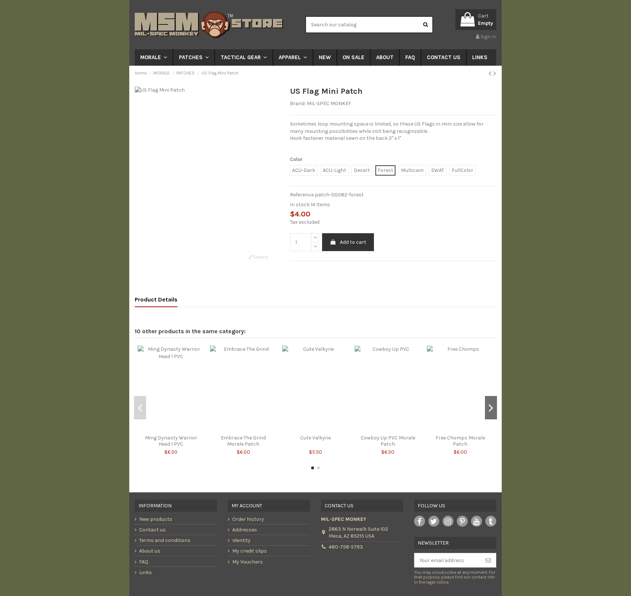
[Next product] (494, 73)
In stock (300, 204)
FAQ (143, 562)
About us (149, 551)
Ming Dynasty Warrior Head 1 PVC (171, 441)
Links (145, 572)
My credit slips (249, 551)
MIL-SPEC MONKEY (329, 103)
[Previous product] (491, 73)
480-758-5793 (346, 547)
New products (155, 519)
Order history (248, 519)
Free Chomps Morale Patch (460, 441)
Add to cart (353, 242)
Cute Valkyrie (315, 438)
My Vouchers (247, 562)
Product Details (156, 299)
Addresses (244, 530)
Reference (302, 195)
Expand (260, 257)
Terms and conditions (165, 540)
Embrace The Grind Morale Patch (243, 441)
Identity (241, 540)
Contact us (152, 530)
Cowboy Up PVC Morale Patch (388, 441)
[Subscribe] (488, 560)
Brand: (298, 103)
